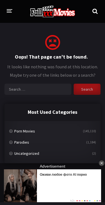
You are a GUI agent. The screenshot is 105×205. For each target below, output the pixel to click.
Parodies (21, 142)
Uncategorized (26, 153)
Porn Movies (24, 131)
